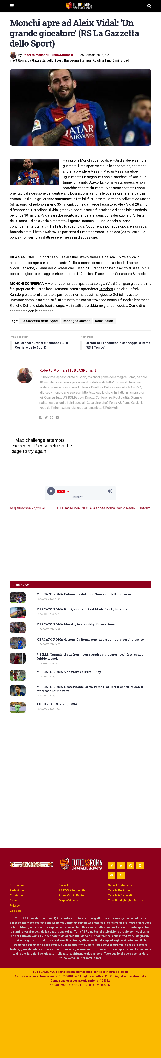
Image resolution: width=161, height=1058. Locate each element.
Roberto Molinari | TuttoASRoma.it (48, 55)
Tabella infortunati (120, 895)
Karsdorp (106, 289)
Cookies (15, 910)
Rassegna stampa (77, 321)
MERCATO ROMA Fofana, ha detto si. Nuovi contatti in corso (83, 594)
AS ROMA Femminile (72, 890)
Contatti (15, 900)
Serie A (63, 885)
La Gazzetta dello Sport (45, 60)
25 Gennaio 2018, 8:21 (95, 55)
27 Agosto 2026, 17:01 (49, 599)
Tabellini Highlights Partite (125, 900)
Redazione (17, 890)
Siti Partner (17, 885)
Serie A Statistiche (120, 885)
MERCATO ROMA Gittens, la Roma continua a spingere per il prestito (90, 639)
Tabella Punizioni (119, 890)
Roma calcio (104, 321)
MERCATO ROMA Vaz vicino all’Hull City (68, 672)
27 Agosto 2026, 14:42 (49, 629)
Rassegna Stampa (77, 60)
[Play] (51, 491)
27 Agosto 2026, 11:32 (49, 696)
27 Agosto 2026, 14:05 (49, 663)
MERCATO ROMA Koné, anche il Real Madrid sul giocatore (81, 609)
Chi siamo (16, 895)
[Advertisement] (80, 546)
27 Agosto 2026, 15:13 (49, 614)
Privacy (15, 905)
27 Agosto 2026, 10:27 (49, 709)
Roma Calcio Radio (71, 895)
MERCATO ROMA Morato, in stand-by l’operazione (75, 624)
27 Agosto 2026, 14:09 (49, 644)
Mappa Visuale (68, 900)
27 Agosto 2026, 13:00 (49, 677)
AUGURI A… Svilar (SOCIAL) (58, 704)
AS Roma (19, 60)
